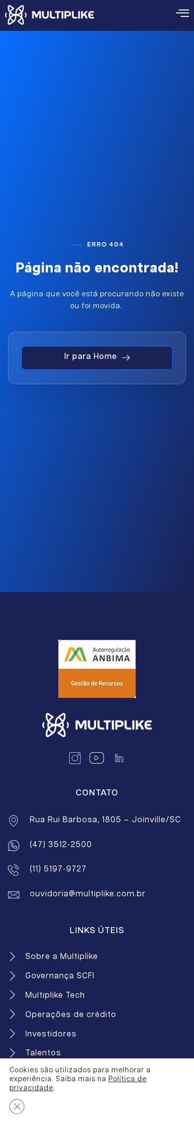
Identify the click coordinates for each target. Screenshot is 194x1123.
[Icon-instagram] (75, 758)
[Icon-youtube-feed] (97, 758)
